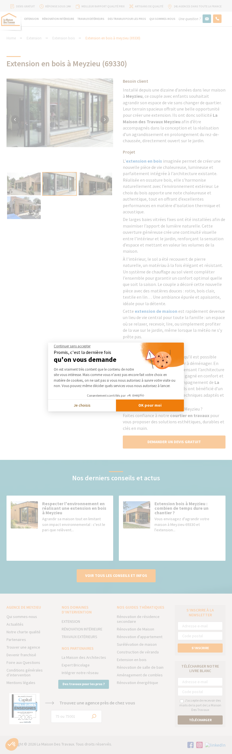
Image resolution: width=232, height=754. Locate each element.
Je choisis (82, 405)
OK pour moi (150, 405)
